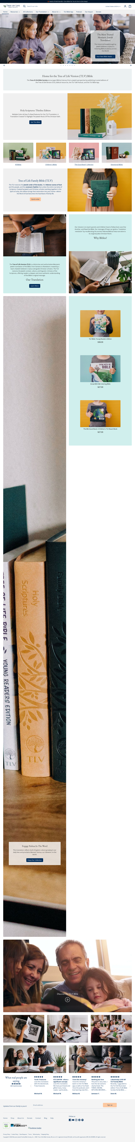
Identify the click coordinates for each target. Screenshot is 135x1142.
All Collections (28, 12)
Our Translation (41, 12)
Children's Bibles (51, 165)
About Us (55, 12)
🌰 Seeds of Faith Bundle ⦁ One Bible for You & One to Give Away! (67, 1)
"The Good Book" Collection (83, 165)
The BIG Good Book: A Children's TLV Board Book (100, 429)
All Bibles (18, 165)
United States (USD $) (112, 6)
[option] (67, 39)
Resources (14, 12)
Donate (98, 12)
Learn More (35, 286)
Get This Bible (35, 122)
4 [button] (67, 65)
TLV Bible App (68, 12)
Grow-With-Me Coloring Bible (100, 384)
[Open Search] (24, 6)
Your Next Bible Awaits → (105, 57)
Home (5, 12)
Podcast (79, 12)
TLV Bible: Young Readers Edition (100, 339)
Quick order (35, 199)
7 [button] (74, 65)
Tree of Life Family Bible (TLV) (35, 180)
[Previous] (4, 65)
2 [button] (63, 65)
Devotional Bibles (117, 165)
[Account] (125, 6)
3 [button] (65, 65)
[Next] (131, 65)
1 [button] (60, 65)
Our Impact (89, 12)
